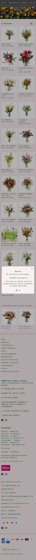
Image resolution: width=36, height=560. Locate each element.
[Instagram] (19, 290)
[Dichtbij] (32, 268)
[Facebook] (16, 290)
